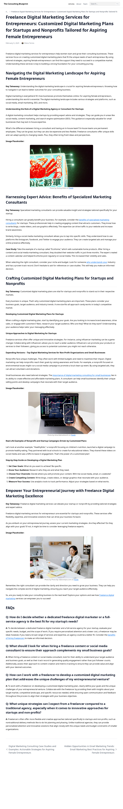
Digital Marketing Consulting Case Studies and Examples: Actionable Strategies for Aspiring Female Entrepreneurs (32, 749)
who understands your (96, 262)
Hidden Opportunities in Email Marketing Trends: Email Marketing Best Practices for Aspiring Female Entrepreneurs (89, 749)
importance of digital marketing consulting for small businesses (81, 375)
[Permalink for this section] (47, 78)
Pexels (71, 188)
